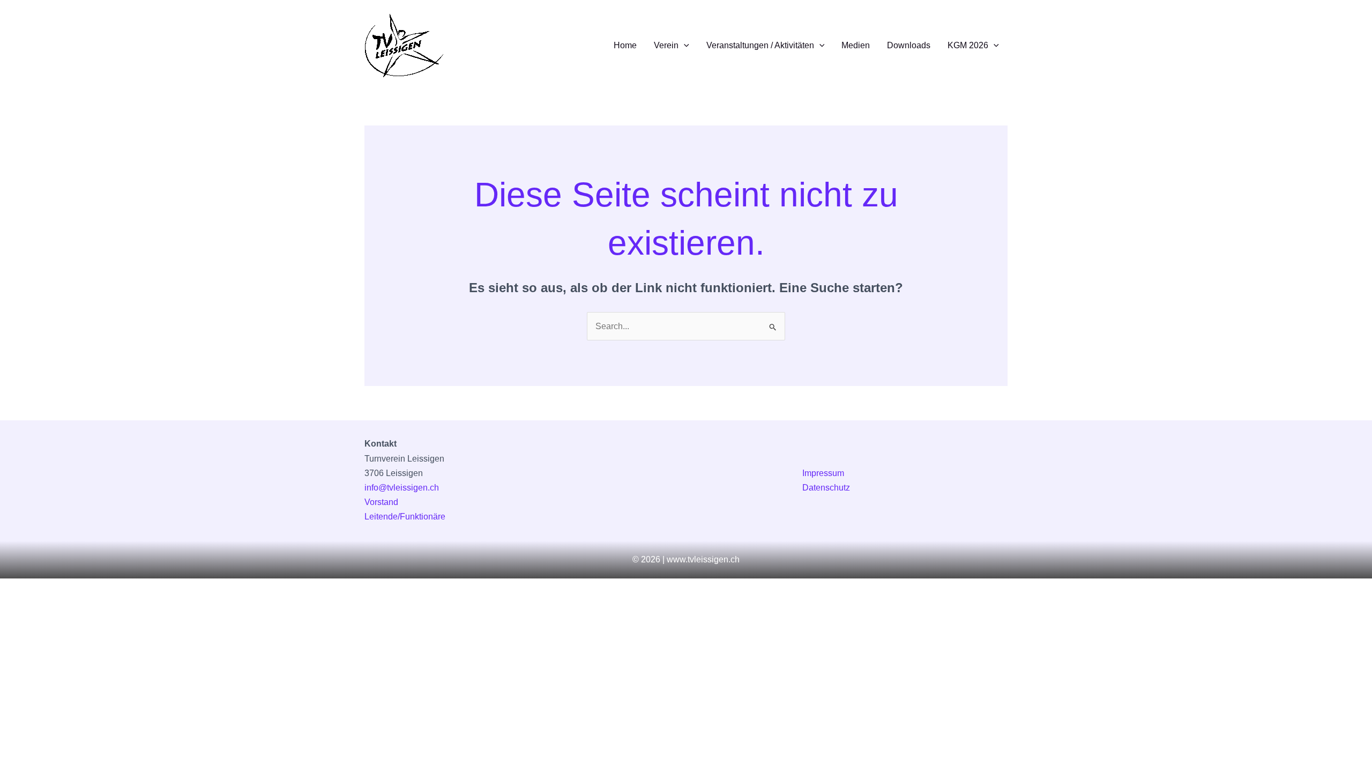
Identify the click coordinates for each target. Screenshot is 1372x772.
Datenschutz (826, 487)
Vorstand (381, 502)
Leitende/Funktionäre (404, 516)
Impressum (823, 473)
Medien (855, 45)
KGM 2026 (968, 45)
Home (625, 45)
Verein (666, 45)
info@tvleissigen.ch (401, 487)
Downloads (908, 45)
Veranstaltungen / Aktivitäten (760, 45)
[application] (683, 46)
